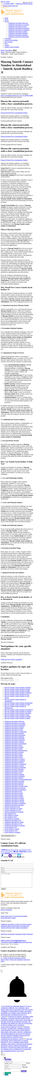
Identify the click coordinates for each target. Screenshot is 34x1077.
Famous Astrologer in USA (13, 810)
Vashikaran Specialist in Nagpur (14, 752)
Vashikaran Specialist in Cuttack (14, 766)
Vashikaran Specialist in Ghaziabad (15, 803)
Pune (5, 934)
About (6, 19)
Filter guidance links (7, 678)
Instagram (17, 958)
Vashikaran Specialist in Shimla (14, 796)
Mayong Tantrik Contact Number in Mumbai (18, 692)
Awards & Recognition (20, 916)
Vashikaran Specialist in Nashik (14, 747)
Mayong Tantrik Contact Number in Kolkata (18, 713)
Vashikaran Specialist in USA (13, 824)
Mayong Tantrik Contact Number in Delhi (17, 691)
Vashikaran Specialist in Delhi (13, 749)
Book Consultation (6, 50)
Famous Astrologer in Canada (13, 808)
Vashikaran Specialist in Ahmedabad (15, 743)
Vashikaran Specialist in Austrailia (15, 825)
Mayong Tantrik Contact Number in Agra (17, 694)
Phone (6, 1074)
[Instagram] (4, 8)
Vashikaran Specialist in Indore (14, 755)
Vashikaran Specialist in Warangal (15, 740)
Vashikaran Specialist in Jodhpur (14, 742)
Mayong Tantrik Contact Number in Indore (17, 718)
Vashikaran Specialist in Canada (14, 822)
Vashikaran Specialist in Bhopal (14, 784)
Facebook (11, 958)
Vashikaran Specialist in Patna (13, 754)
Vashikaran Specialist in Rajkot (14, 795)
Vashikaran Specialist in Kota (13, 791)
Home (6, 18)
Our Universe (9, 42)
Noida (24, 934)
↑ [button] (1, 969)
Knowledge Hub (6, 918)
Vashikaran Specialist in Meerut (14, 778)
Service (7, 21)
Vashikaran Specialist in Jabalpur (14, 774)
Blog (6, 43)
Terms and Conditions (16, 959)
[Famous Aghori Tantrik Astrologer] (12, 15)
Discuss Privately (6, 113)
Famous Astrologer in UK (12, 807)
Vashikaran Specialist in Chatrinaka (18, 30)
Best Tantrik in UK (10, 813)
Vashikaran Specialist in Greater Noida (16, 786)
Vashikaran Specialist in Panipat (14, 769)
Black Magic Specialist (19, 926)
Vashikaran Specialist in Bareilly (14, 783)
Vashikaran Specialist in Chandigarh (15, 764)
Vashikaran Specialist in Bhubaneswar (16, 750)
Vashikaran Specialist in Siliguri (14, 762)
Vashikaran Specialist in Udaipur (14, 798)
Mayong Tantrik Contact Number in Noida (17, 689)
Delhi (2, 934)
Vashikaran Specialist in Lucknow (15, 759)
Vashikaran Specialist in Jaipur (14, 757)
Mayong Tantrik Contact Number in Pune (17, 715)
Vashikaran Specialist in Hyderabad (15, 767)
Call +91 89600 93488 (26, 95)
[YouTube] (7, 8)
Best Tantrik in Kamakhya (20, 927)
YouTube (23, 958)
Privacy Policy (5, 959)
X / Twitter (4, 958)
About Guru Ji (9, 916)
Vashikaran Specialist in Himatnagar (15, 789)
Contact (7, 45)
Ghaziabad (29, 934)
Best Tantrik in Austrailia (12, 818)
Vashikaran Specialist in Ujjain (17, 26)
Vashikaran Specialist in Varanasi (14, 726)
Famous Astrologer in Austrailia (14, 812)
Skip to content (5, 1)
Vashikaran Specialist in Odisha (17, 31)
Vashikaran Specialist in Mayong (18, 23)
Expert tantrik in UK (11, 827)
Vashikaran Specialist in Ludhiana (15, 760)
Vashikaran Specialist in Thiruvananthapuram (18, 779)
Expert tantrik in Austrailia (12, 832)
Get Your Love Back (20, 924)
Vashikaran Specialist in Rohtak (14, 771)
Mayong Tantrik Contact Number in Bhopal (18, 687)
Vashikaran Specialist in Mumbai (18, 33)
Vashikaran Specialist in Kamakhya (18, 28)
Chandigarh (18, 934)
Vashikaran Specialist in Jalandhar (15, 776)
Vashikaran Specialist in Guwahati (18, 25)
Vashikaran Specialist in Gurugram (15, 788)
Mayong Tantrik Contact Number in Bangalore (18, 703)
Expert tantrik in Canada (12, 829)
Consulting (8, 38)
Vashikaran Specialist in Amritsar (14, 800)
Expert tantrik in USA (11, 830)
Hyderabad (11, 934)
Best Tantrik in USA (11, 817)
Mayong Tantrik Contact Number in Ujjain (17, 704)
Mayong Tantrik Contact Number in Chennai (18, 711)
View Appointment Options (19, 113)
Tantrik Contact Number (12, 47)
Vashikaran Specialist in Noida (14, 793)
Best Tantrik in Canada (11, 815)
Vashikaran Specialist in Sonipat (14, 805)
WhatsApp (15, 95)
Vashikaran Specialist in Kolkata (18, 35)
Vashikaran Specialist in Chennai (14, 801)
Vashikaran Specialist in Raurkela (14, 738)
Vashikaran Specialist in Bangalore (18, 37)
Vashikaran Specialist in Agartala (14, 781)
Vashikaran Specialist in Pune (13, 745)
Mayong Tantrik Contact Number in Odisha (18, 716)
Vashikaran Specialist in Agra (13, 772)
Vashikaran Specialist (7, 924)
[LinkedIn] (6, 8)
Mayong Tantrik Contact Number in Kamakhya (19, 709)
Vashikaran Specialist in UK (13, 820)
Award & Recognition (11, 40)
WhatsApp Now (6, 659)
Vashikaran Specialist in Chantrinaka (15, 731)
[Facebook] (2, 8)
